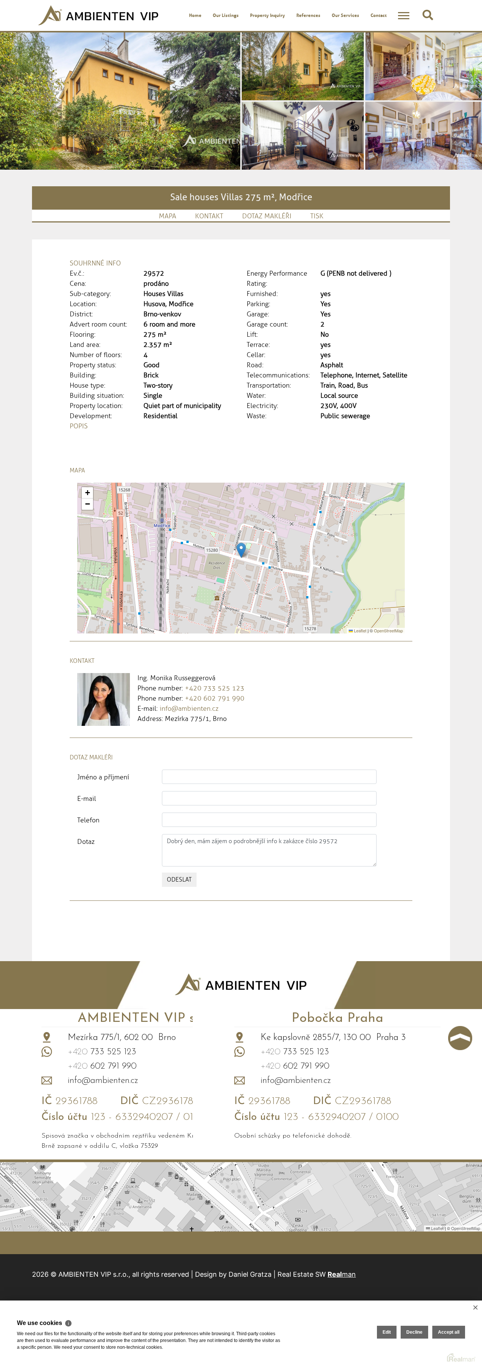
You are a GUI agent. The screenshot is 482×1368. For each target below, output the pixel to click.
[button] (241, 550)
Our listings (226, 15)
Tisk (316, 216)
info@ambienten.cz (189, 708)
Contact (379, 15)
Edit (387, 1332)
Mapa (167, 216)
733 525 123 (102, 1052)
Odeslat (179, 879)
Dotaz (86, 841)
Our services (345, 15)
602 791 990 (102, 1066)
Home (195, 15)
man (342, 1274)
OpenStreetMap (388, 630)
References (308, 15)
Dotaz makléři (266, 216)
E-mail (86, 798)
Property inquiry (267, 15)
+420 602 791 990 (214, 698)
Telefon (88, 820)
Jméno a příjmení (103, 777)
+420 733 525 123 (214, 688)
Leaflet (359, 630)
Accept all (448, 1332)
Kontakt (209, 216)
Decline (414, 1332)
